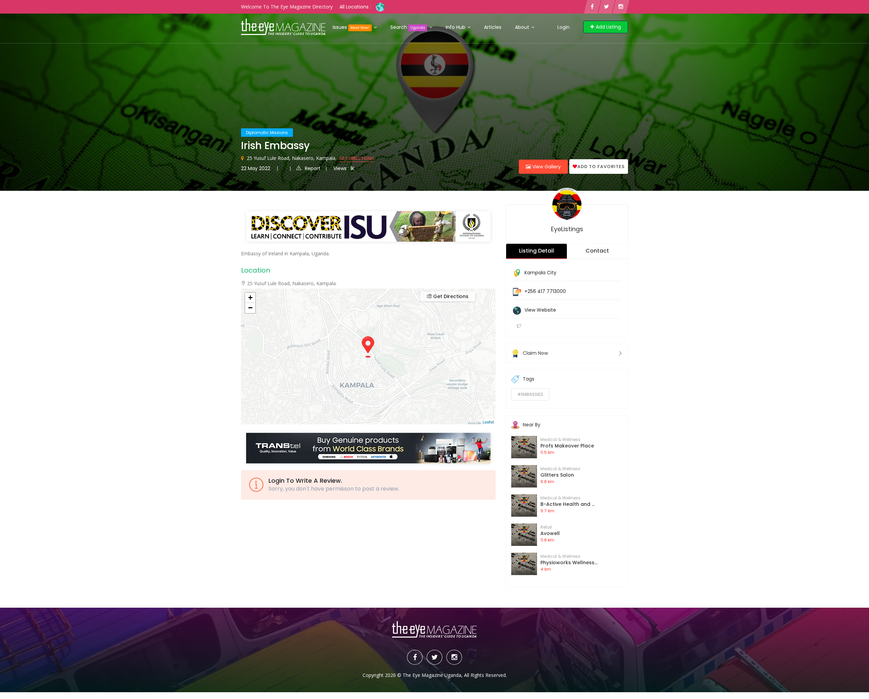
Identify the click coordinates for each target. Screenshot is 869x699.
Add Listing (608, 26)
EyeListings (567, 229)
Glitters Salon (557, 475)
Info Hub (456, 27)
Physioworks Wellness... (568, 562)
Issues (351, 27)
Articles (492, 27)
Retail (546, 527)
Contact (597, 251)
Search (407, 27)
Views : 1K (343, 168)
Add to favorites (601, 166)
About (523, 27)
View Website (540, 310)
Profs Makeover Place (567, 445)
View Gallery (546, 166)
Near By (531, 424)
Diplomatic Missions (267, 132)
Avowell (550, 533)
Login (563, 27)
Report (312, 168)
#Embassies (530, 394)
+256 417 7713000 (545, 291)
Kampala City (540, 272)
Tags (528, 378)
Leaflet (488, 421)
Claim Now (535, 353)
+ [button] (250, 297)
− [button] (250, 307)
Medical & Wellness (560, 439)
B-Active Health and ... (567, 504)
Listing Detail (536, 251)
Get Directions (356, 158)
